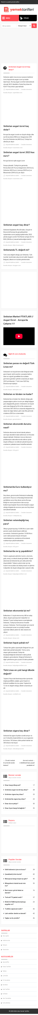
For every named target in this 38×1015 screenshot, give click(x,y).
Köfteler (5, 994)
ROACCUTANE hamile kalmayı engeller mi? (15, 903)
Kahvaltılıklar (6, 1003)
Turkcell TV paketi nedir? (13, 897)
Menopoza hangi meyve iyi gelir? (16, 879)
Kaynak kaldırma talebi (12, 89)
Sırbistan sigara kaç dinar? (14, 794)
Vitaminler (6, 949)
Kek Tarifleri (6, 989)
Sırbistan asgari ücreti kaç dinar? (16, 790)
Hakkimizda (6, 940)
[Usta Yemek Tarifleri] (19, 9)
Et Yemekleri (6, 980)
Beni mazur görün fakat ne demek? (14, 891)
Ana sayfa (6, 936)
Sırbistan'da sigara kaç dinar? (15, 799)
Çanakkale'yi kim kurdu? (13, 874)
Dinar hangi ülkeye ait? (13, 785)
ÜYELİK (26, 18)
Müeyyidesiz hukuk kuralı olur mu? (15, 884)
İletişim (5, 945)
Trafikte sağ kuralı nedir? (14, 909)
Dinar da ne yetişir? (11, 803)
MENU (8, 18)
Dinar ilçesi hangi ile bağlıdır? (15, 808)
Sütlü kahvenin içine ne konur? (15, 869)
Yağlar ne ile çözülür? (12, 918)
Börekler (5, 985)
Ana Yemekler (7, 998)
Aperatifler (6, 962)
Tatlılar (5, 971)
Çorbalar (5, 975)
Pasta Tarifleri (7, 966)
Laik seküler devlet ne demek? (15, 913)
